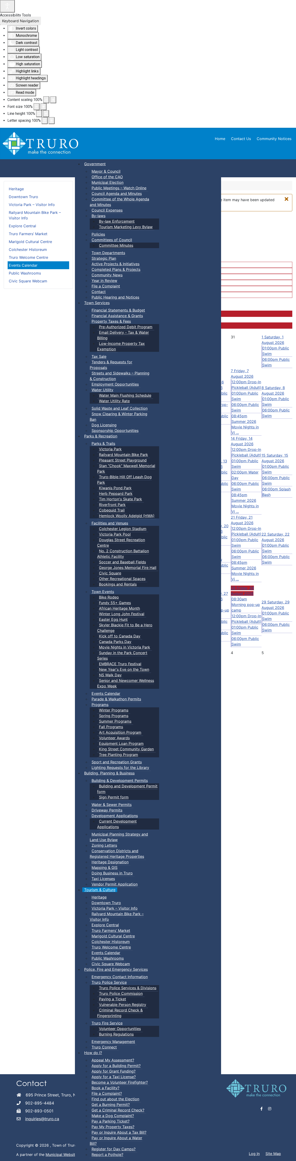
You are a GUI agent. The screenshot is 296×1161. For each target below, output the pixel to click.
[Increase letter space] (52, 120)
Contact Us (241, 138)
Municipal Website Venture (69, 1154)
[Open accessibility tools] (7, 6)
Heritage (16, 189)
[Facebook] (262, 1109)
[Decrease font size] (37, 106)
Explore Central (22, 226)
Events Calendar (23, 265)
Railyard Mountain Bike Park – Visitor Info (35, 215)
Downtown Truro (23, 196)
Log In (254, 1153)
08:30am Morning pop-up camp (245, 604)
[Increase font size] (43, 106)
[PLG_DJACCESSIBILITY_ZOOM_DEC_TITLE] (46, 99)
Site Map (273, 1153)
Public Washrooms (25, 273)
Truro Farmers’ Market (28, 233)
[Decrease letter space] (45, 120)
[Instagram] (269, 1109)
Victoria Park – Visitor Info (32, 204)
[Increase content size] (53, 99)
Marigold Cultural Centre (30, 241)
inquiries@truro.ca (42, 1118)
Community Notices (274, 138)
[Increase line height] (46, 113)
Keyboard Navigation (20, 21)
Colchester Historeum (28, 249)
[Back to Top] (288, 1152)
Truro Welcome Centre (28, 257)
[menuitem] (95, 164)
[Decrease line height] (39, 113)
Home (220, 138)
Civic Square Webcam (28, 281)
